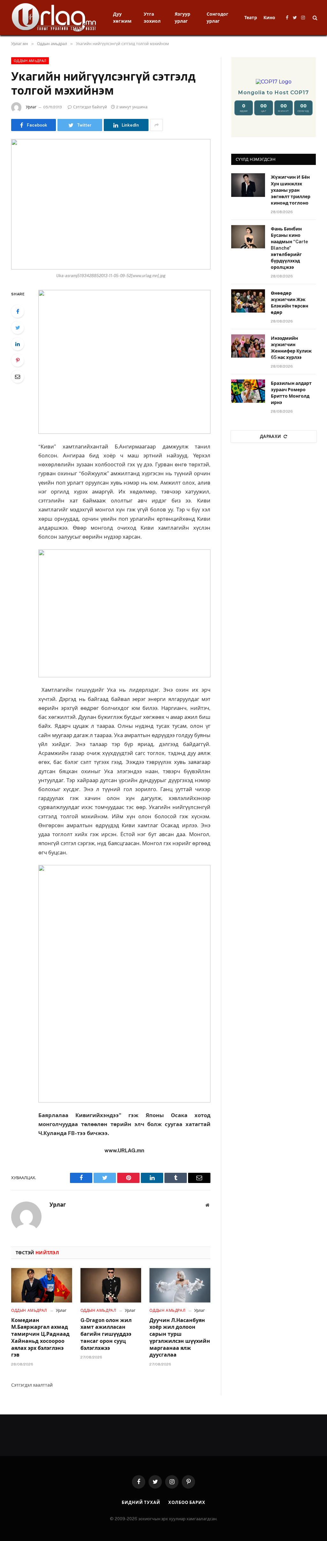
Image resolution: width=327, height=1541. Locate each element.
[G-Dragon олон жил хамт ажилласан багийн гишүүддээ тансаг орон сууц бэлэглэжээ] (110, 1285)
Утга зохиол (152, 18)
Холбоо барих (186, 1502)
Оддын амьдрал (30, 61)
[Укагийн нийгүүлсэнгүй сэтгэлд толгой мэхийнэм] (110, 204)
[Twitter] (17, 327)
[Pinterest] (17, 360)
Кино (269, 17)
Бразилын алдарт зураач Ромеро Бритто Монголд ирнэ (291, 393)
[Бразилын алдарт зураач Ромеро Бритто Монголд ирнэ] (248, 391)
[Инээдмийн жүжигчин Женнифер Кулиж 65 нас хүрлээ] (248, 346)
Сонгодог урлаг (217, 18)
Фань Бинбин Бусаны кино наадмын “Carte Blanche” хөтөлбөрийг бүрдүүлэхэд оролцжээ (289, 248)
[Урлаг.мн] (54, 17)
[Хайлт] (314, 18)
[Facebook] (17, 311)
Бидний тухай (141, 1502)
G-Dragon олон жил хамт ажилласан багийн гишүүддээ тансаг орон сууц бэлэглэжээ (106, 1334)
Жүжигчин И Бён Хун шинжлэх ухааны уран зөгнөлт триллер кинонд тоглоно (290, 190)
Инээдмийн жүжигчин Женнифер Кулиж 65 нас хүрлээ (291, 348)
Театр (250, 17)
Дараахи (270, 436)
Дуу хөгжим (122, 18)
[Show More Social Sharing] (156, 125)
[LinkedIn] (17, 344)
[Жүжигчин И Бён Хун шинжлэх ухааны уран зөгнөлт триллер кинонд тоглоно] (248, 185)
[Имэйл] (17, 376)
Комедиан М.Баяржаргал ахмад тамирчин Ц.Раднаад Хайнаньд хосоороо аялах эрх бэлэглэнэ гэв (40, 1337)
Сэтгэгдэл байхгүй (90, 107)
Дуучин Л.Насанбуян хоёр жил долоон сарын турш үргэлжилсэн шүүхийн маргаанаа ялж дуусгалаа (179, 1337)
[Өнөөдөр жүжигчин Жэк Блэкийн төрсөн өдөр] (248, 301)
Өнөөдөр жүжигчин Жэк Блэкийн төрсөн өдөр (289, 303)
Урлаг (31, 107)
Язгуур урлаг (182, 18)
